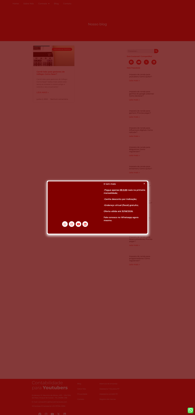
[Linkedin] (85, 224)
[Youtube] (78, 224)
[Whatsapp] (65, 224)
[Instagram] (71, 224)
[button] (144, 183)
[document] (97, 207)
